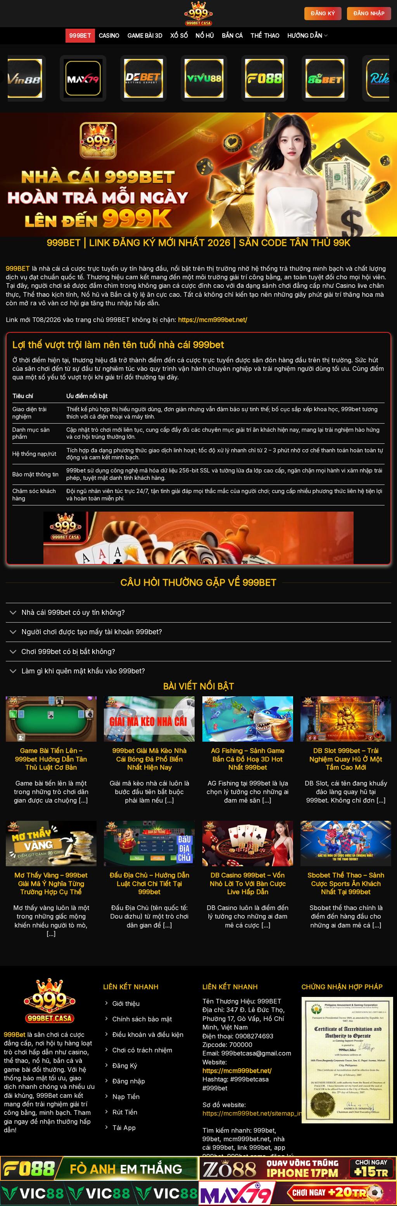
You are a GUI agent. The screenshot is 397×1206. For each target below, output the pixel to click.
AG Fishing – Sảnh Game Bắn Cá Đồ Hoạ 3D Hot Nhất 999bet (248, 759)
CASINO (109, 35)
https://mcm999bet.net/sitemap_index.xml (263, 1113)
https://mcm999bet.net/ (212, 320)
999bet (80, 35)
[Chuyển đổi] (13, 613)
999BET (18, 268)
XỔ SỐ (179, 35)
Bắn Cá (232, 35)
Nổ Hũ (205, 35)
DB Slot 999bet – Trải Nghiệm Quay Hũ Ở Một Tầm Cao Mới (345, 759)
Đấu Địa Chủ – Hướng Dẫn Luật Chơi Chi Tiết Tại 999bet (149, 883)
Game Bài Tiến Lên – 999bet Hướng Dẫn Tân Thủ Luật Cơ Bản (51, 759)
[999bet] (198, 13)
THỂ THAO (265, 35)
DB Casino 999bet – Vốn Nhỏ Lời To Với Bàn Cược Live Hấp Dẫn (248, 883)
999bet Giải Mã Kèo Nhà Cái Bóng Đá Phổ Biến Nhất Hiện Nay (149, 759)
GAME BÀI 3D (145, 35)
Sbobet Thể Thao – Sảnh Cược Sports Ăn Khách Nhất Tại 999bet (345, 883)
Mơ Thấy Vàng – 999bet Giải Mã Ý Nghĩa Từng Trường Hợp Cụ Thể (51, 883)
